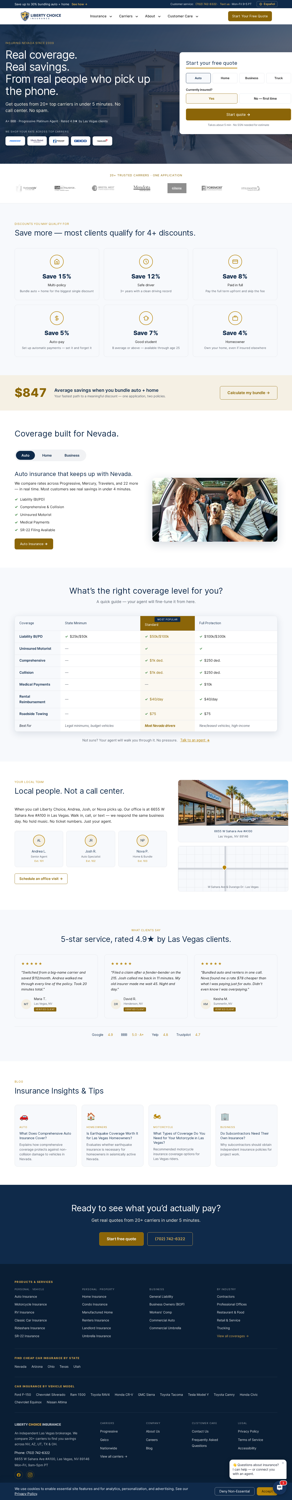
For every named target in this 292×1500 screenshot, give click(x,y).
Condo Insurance (94, 1304)
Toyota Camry (224, 1394)
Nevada (20, 1366)
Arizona (37, 1366)
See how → (79, 4)
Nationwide (108, 1448)
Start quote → (238, 114)
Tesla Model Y (198, 1394)
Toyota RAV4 (100, 1394)
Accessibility (247, 1448)
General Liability (161, 1296)
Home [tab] (47, 455)
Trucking (223, 1328)
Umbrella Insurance (96, 1336)
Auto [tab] (25, 455)
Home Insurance (94, 1296)
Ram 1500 (78, 1394)
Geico (104, 1440)
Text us (225, 4)
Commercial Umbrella (165, 1328)
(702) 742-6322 (206, 4)
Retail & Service (228, 1320)
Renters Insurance (95, 1320)
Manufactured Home (97, 1312)
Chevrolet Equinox (28, 1402)
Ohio (51, 1366)
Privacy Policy (248, 1431)
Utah (77, 1366)
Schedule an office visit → (41, 878)
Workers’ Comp (160, 1312)
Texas (64, 1366)
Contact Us (200, 1431)
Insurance (98, 16)
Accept (267, 1491)
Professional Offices (232, 1304)
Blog (149, 1448)
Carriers (126, 16)
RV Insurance (24, 1312)
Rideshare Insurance (30, 1328)
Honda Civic (249, 1394)
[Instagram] (30, 1475)
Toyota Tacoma (171, 1394)
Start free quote (121, 1239)
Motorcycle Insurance (31, 1304)
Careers (152, 1440)
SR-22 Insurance (27, 1336)
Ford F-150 (23, 1394)
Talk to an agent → (195, 740)
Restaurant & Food (230, 1312)
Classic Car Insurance (31, 1320)
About (150, 16)
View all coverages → (233, 1336)
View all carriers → (113, 1456)
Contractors (226, 1296)
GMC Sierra (146, 1394)
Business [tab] (72, 455)
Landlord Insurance (96, 1328)
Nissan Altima (57, 1402)
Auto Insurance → (34, 544)
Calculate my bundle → (248, 392)
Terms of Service (250, 1440)
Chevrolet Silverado (50, 1394)
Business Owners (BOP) (167, 1304)
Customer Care (181, 16)
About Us (153, 1431)
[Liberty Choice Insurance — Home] (40, 16)
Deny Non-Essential (234, 1491)
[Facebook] (19, 1475)
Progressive (109, 1431)
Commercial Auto (162, 1320)
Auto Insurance (26, 1296)
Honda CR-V (124, 1394)
